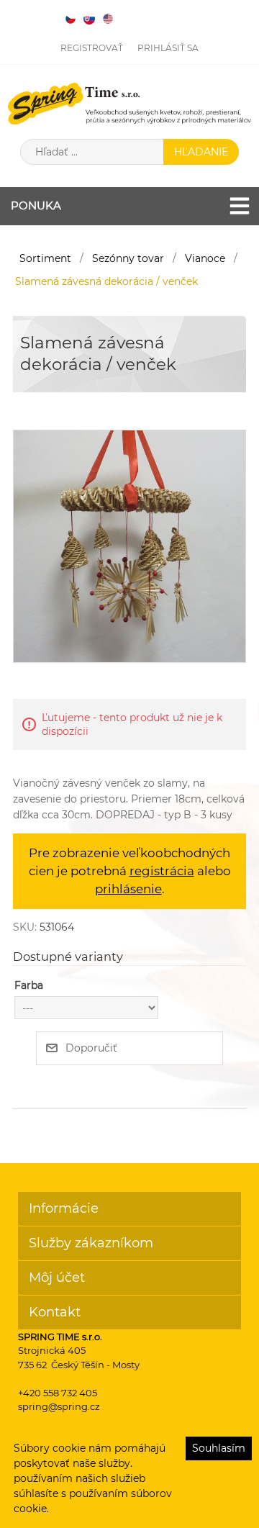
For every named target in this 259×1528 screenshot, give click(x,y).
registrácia (162, 871)
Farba (28, 985)
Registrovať (91, 47)
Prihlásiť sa (168, 47)
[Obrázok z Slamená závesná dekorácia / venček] (129, 545)
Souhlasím (218, 1448)
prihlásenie (128, 889)
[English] (108, 18)
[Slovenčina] (89, 18)
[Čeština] (70, 18)
